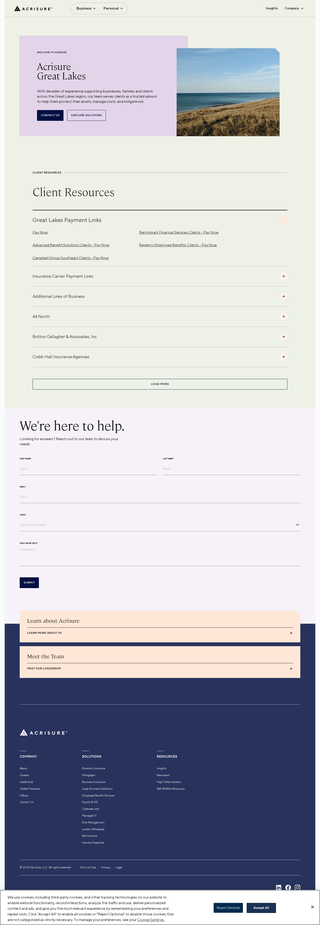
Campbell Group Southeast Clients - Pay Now (71, 258)
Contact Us (26, 802)
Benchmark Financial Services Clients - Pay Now (179, 232)
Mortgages (88, 775)
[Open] (297, 524)
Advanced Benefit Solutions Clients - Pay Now (71, 245)
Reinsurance (89, 835)
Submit (29, 582)
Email (23, 487)
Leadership (26, 782)
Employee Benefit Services (98, 795)
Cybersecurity (90, 809)
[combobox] (156, 524)
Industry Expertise (93, 842)
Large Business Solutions (97, 788)
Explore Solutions (86, 115)
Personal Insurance (93, 768)
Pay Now (40, 232)
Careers (24, 775)
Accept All (261, 908)
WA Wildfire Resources (171, 788)
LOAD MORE (160, 384)
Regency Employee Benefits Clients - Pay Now (178, 245)
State (23, 515)
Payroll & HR (90, 802)
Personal (111, 8)
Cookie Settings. (151, 920)
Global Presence (30, 788)
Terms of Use (88, 867)
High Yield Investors (169, 782)
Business (83, 8)
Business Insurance (93, 782)
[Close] (312, 907)
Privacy (105, 867)
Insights (272, 8)
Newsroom (163, 775)
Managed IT (89, 815)
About (23, 768)
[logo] (33, 8)
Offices (24, 795)
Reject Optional (228, 908)
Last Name (168, 459)
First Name (25, 459)
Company (292, 8)
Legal (119, 867)
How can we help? (29, 543)
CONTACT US (50, 115)
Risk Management (93, 822)
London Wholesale (93, 829)
